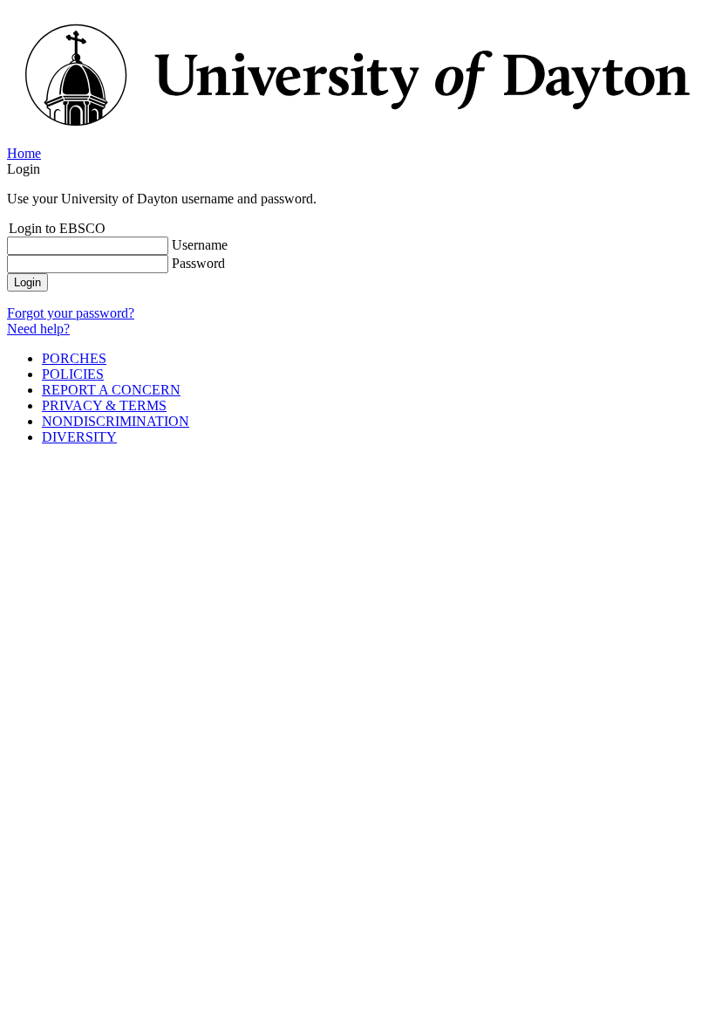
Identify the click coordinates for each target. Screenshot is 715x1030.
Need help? (38, 328)
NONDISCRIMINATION (115, 421)
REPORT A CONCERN (111, 389)
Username (200, 244)
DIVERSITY (79, 436)
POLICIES (73, 374)
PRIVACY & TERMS (104, 405)
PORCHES (74, 358)
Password (198, 263)
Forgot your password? (70, 313)
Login (27, 282)
